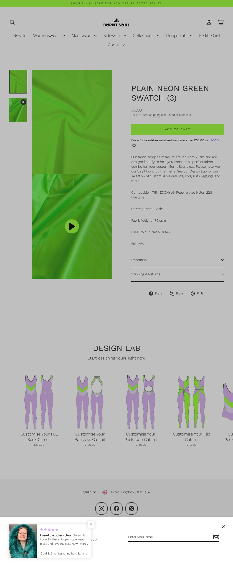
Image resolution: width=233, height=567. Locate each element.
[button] (91, 524)
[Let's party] (215, 537)
